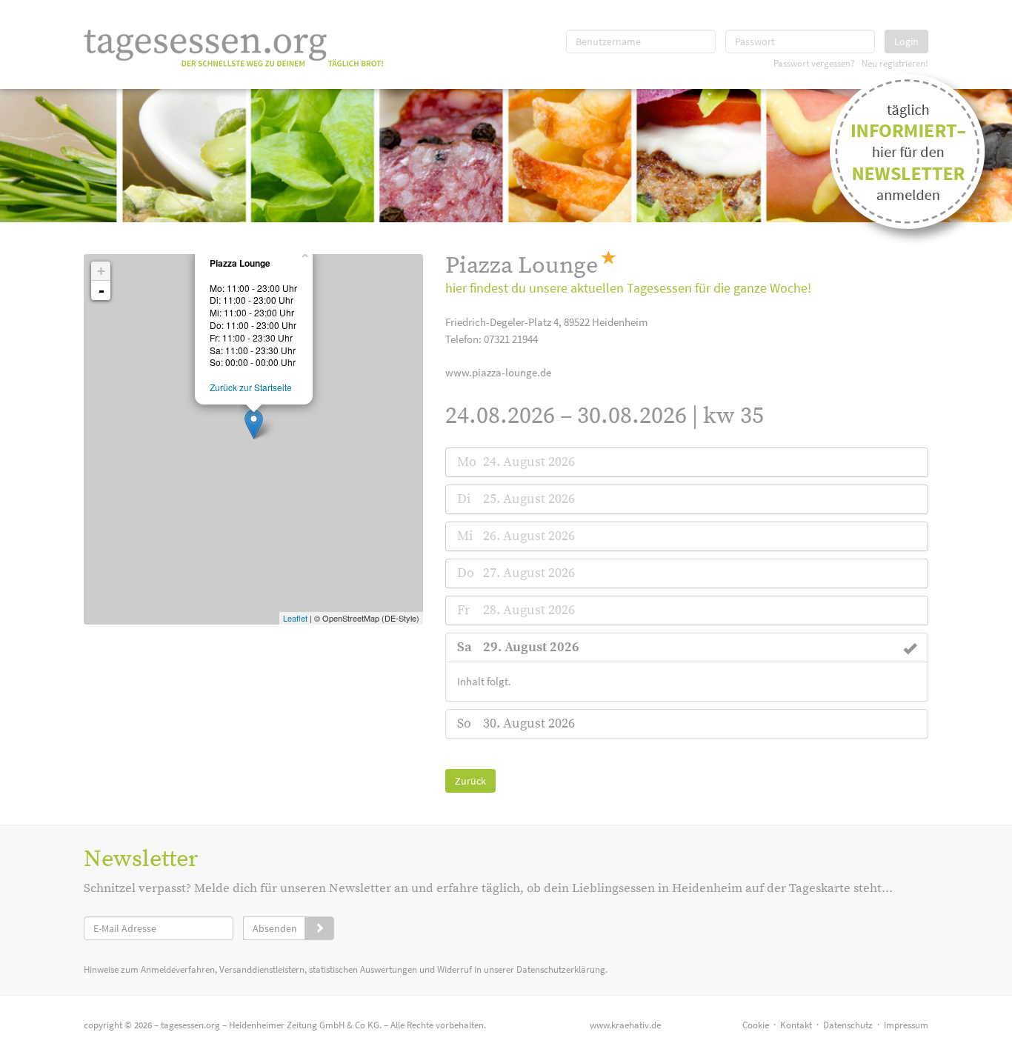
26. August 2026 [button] (529, 536)
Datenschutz (848, 1025)
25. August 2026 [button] (529, 498)
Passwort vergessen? (814, 63)
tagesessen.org (190, 1025)
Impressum (906, 1025)
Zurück (470, 781)
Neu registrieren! (895, 63)
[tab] (687, 462)
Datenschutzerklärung (560, 969)
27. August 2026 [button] (529, 573)
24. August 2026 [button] (529, 461)
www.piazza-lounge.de (498, 372)
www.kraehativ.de (625, 1025)
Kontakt (796, 1025)
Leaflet (295, 618)
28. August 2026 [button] (529, 610)
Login (906, 41)
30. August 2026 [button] (529, 723)
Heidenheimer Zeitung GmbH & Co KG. (305, 1025)
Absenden (275, 928)
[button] (531, 647)
